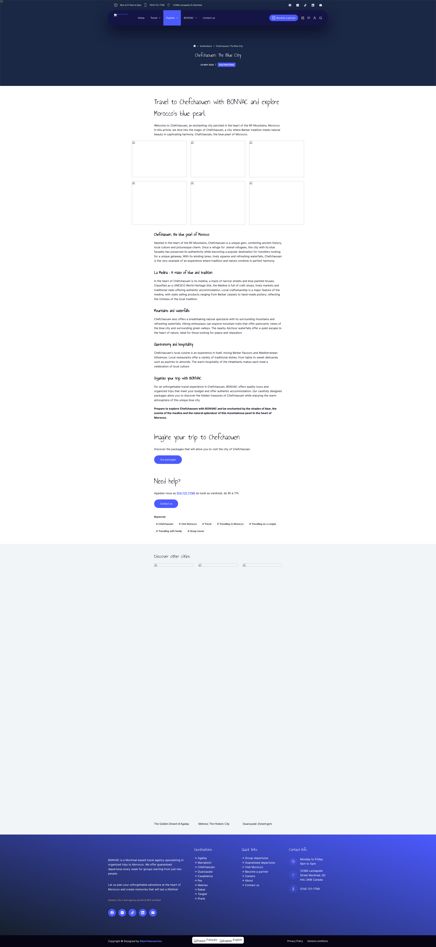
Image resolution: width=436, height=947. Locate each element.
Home (141, 17)
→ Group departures (255, 858)
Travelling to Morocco (230, 523)
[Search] (320, 18)
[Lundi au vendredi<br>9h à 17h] (293, 861)
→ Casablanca (203, 876)
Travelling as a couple (262, 523)
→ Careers (248, 876)
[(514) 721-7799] (145, 5)
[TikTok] (305, 5)
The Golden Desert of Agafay (171, 823)
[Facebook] (290, 5)
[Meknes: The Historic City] (218, 691)
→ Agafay (200, 858)
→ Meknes (201, 885)
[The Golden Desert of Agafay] (173, 691)
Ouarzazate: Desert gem (257, 823)
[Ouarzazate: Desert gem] (262, 691)
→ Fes (198, 880)
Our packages (168, 459)
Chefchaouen (164, 523)
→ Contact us (250, 885)
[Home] (194, 46)
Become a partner (286, 18)
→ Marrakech (202, 862)
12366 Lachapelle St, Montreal (187, 5)
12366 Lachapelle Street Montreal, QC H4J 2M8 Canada (313, 875)
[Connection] (314, 18)
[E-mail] (320, 5)
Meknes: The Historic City (213, 823)
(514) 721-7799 (157, 5)
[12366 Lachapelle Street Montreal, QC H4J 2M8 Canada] (293, 875)
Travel (153, 17)
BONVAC (189, 17)
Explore (170, 17)
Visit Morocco (188, 523)
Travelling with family (169, 531)
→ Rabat (199, 889)
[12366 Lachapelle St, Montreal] (168, 5)
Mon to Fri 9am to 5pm (130, 5)
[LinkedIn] (313, 5)
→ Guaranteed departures (258, 862)
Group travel (196, 531)
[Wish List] (308, 18)
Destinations (226, 64)
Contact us (209, 17)
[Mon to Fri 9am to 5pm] (116, 5)
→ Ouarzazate (203, 871)
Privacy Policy (295, 941)
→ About (247, 880)
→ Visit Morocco (252, 867)
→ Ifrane (199, 898)
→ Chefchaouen (204, 867)
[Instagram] (297, 5)
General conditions (317, 941)
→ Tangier (200, 894)
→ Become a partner (255, 871)
